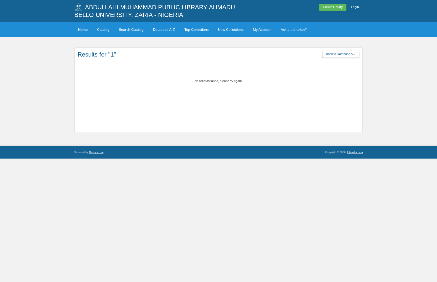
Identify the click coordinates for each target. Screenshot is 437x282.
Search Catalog (131, 30)
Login (355, 7)
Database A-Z (164, 30)
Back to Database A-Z (341, 54)
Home (83, 30)
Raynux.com (96, 152)
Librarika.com (355, 152)
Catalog (103, 30)
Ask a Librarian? (294, 30)
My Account (262, 30)
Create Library (333, 7)
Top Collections (196, 30)
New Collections (231, 30)
